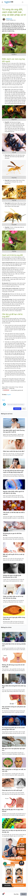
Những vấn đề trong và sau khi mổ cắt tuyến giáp (13, 665)
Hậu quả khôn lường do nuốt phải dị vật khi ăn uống (13, 707)
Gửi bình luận (17, 408)
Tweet (3, 400)
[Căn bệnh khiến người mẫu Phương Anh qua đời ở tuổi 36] (14, 423)
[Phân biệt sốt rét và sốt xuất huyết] (14, 783)
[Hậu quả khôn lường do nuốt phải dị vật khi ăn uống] (14, 700)
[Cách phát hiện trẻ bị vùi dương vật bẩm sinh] (14, 637)
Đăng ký (23, 894)
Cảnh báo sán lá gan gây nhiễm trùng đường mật (14, 618)
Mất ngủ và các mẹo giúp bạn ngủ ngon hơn (13, 749)
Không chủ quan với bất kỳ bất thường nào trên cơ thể (12, 576)
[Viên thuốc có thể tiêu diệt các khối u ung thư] (14, 505)
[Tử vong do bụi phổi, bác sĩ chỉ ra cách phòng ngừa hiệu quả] (14, 721)
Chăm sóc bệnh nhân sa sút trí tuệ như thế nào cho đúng (13, 597)
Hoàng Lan (9, 19)
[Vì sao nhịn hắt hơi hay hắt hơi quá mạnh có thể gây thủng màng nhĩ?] (14, 463)
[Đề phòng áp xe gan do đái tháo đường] (14, 526)
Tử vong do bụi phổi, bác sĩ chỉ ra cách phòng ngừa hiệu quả (13, 728)
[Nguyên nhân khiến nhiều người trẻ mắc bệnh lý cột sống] (14, 484)
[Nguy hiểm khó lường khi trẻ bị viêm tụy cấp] (14, 679)
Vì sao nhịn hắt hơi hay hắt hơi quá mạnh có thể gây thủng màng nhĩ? (13, 471)
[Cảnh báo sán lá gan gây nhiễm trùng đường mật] (14, 610)
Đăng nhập (16, 894)
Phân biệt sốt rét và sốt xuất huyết (12, 790)
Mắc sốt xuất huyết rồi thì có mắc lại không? (13, 555)
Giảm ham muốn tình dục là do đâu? (13, 451)
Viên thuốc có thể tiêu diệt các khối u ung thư (14, 513)
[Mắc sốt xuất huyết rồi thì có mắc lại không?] (14, 547)
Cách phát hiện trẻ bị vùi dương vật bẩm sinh (14, 645)
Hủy (24, 408)
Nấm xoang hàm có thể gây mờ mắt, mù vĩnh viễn (14, 770)
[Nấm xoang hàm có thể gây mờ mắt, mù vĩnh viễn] (14, 762)
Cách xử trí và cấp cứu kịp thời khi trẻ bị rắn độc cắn (14, 831)
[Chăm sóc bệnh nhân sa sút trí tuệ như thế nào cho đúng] (14, 589)
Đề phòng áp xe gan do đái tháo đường (12, 534)
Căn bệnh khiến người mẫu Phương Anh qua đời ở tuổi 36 (13, 431)
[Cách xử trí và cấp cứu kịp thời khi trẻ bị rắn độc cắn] (14, 823)
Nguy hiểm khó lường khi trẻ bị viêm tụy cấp (14, 686)
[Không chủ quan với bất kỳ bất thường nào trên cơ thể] (14, 568)
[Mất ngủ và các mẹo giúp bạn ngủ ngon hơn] (14, 741)
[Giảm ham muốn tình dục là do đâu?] (14, 444)
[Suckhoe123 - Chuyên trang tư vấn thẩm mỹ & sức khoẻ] (8, 2)
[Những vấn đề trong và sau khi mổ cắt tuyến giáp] (14, 658)
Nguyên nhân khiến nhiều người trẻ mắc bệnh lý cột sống (13, 492)
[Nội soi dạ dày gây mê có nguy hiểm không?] (14, 802)
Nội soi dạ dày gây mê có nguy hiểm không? (12, 810)
